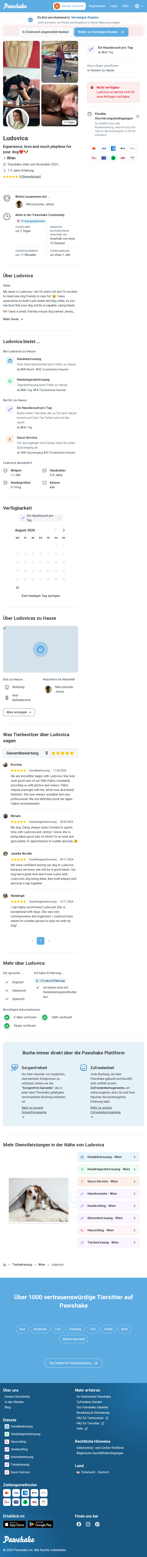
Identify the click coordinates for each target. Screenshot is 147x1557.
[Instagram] (88, 1524)
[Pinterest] (97, 1524)
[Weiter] (49, 941)
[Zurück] (32, 941)
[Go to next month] (63, 530)
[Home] (4, 1264)
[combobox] (41, 518)
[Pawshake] (15, 6)
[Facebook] (79, 1524)
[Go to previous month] (56, 530)
